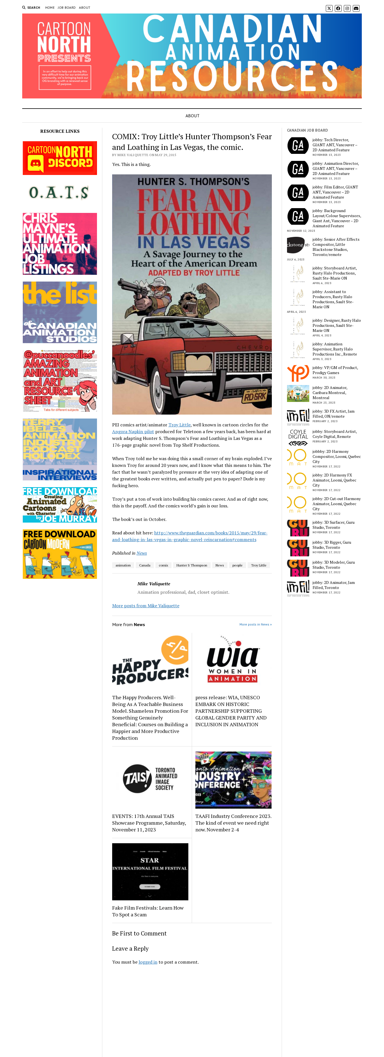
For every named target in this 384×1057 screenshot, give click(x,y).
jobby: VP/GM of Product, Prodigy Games (335, 370)
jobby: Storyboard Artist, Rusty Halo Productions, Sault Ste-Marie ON (335, 273)
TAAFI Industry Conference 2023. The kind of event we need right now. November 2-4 (233, 823)
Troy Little (179, 425)
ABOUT (84, 7)
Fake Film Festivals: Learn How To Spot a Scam (148, 911)
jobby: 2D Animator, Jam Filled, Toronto (334, 585)
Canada (144, 565)
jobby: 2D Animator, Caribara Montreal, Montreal (330, 392)
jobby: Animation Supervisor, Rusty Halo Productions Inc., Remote (335, 349)
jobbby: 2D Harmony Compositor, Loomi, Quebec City (337, 456)
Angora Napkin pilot (133, 431)
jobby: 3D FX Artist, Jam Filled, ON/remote (333, 414)
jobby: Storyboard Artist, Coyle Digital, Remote (335, 434)
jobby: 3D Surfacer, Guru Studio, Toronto (333, 525)
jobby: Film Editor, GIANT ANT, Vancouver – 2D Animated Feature (335, 192)
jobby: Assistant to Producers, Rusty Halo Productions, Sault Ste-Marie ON (333, 299)
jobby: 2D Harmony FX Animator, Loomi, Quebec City (334, 480)
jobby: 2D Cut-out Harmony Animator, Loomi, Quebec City (337, 503)
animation (123, 565)
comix (163, 565)
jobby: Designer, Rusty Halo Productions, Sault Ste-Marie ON (337, 325)
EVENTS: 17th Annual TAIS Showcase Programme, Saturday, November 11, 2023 (149, 823)
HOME (50, 7)
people (237, 565)
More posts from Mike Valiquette (145, 605)
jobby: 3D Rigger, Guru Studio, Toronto (332, 545)
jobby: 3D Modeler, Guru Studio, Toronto (334, 565)
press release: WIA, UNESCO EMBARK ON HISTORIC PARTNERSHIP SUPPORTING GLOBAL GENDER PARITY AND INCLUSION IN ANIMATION (231, 711)
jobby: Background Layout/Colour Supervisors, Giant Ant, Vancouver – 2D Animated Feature (337, 218)
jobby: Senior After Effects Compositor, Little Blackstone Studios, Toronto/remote (336, 247)
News (142, 553)
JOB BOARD (67, 7)
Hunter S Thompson (192, 565)
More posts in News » (256, 624)
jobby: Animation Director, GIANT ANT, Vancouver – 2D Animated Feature (336, 168)
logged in (148, 962)
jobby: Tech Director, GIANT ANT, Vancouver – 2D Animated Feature (335, 144)
